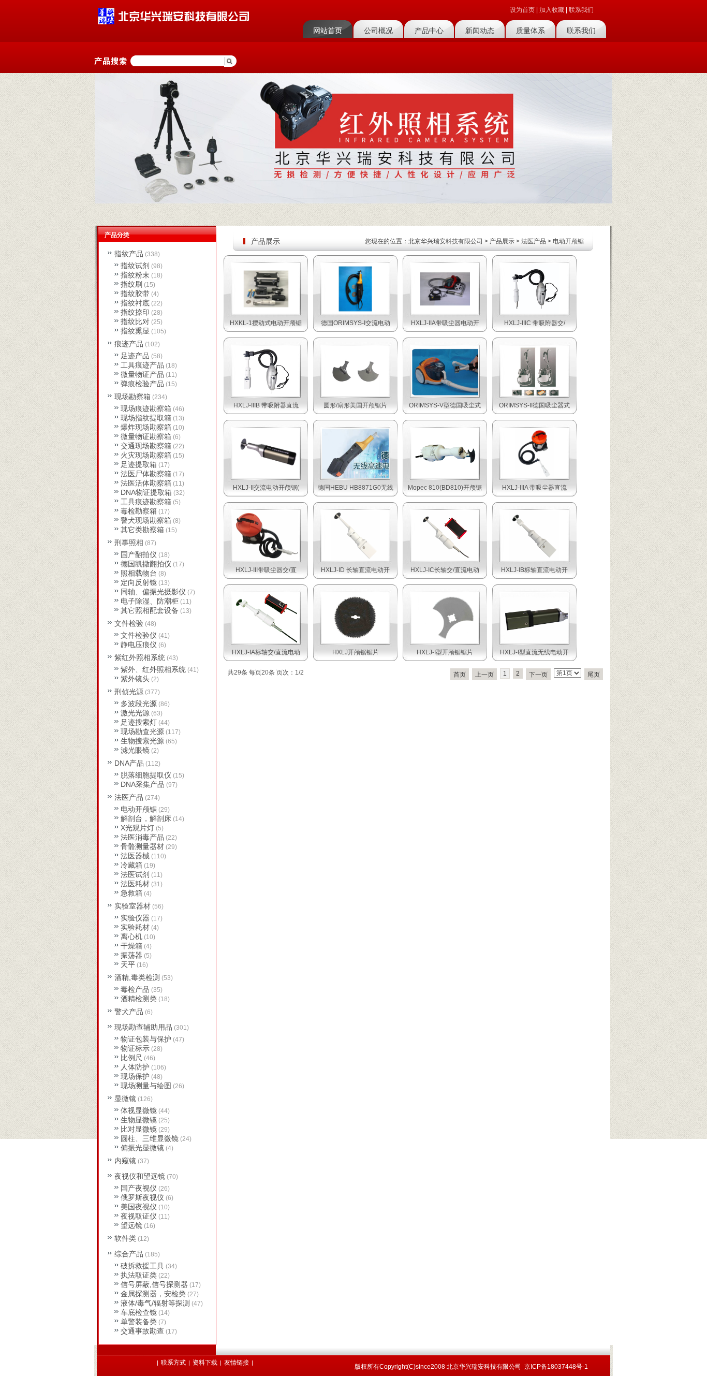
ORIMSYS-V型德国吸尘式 (445, 405)
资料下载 (205, 1362)
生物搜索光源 (142, 741)
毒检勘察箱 (139, 511)
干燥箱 (131, 946)
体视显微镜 (139, 1110)
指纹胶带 (135, 293)
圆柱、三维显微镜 (150, 1138)
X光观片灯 (137, 828)
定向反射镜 (139, 582)
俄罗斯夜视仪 (142, 1197)
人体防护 (135, 1067)
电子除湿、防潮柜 (150, 601)
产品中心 (429, 30)
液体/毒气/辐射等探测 (155, 1303)
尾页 (593, 674)
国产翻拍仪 (139, 554)
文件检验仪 (139, 635)
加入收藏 (551, 9)
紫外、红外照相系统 (153, 669)
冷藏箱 (131, 865)
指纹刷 (131, 284)
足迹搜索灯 (139, 722)
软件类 (125, 1238)
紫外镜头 (135, 679)
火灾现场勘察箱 (146, 455)
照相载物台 (139, 573)
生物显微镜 (139, 1120)
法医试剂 (135, 874)
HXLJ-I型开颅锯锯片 (445, 652)
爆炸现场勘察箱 (146, 427)
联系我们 (581, 9)
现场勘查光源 (142, 731)
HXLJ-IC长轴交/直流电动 (444, 570)
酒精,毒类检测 (137, 977)
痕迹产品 (128, 344)
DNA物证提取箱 (146, 492)
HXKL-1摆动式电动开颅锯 (266, 323)
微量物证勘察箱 (146, 436)
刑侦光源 (128, 691)
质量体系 (530, 30)
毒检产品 (135, 989)
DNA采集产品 (143, 784)
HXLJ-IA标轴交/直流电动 (266, 652)
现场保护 (135, 1076)
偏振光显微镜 (142, 1148)
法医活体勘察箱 (146, 483)
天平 (128, 964)
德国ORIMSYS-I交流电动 (355, 323)
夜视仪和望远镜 (139, 1176)
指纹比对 (135, 321)
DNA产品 (129, 763)
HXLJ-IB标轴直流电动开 (534, 570)
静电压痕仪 (139, 644)
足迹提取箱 (139, 464)
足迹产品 (135, 356)
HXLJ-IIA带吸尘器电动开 (445, 323)
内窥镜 (125, 1161)
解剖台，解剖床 (146, 818)
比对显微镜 (139, 1129)
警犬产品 (128, 1011)
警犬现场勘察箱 (146, 520)
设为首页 (522, 9)
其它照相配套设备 (150, 610)
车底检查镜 (139, 1312)
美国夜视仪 (139, 1207)
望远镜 (131, 1225)
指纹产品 (128, 254)
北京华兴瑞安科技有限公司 (445, 241)
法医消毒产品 (142, 837)
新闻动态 (479, 30)
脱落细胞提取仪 (146, 775)
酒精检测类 (139, 998)
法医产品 (533, 241)
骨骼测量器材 (142, 846)
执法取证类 (139, 1275)
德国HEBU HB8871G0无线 (355, 487)
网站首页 (327, 30)
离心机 (131, 936)
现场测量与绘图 (146, 1085)
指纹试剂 (135, 265)
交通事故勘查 (142, 1331)
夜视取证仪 (139, 1216)
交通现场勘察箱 (146, 446)
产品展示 (502, 241)
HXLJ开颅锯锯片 (355, 652)
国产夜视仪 (139, 1188)
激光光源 (135, 713)
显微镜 (125, 1098)
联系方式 (173, 1362)
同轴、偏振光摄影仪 (153, 592)
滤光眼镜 (135, 750)
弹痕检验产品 (142, 383)
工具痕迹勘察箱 (146, 501)
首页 (459, 674)
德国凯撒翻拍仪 (146, 564)
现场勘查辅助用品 (143, 1027)
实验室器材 (132, 906)
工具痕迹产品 (142, 365)
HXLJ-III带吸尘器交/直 (266, 570)
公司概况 (378, 30)
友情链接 (236, 1362)
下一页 (538, 674)
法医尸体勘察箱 (146, 474)
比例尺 (131, 1057)
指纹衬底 (135, 303)
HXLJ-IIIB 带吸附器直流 (266, 405)
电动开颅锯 (568, 241)
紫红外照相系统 (139, 657)
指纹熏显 (135, 331)
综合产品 (128, 1254)
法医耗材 (135, 884)
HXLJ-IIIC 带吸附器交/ (534, 323)
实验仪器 (135, 918)
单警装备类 (139, 1322)
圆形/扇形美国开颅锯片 (355, 405)
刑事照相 (128, 542)
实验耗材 (135, 927)
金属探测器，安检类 (153, 1294)
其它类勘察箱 (142, 529)
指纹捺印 (135, 312)
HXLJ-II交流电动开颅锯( (266, 487)
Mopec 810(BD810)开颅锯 (445, 487)
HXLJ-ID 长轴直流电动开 (355, 570)
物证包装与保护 (146, 1039)
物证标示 (135, 1048)
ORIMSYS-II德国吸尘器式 (534, 405)
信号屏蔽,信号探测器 (154, 1284)
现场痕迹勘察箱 (146, 408)
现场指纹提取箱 (146, 418)
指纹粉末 (135, 275)
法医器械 (135, 856)
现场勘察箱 (132, 396)
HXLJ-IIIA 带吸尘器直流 (534, 487)
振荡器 (131, 955)
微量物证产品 (142, 374)
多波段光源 (139, 703)
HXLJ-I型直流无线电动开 (534, 652)
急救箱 (131, 893)
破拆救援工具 (142, 1266)
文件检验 (128, 623)
